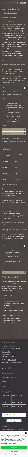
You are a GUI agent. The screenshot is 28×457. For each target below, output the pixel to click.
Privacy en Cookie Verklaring (16, 454)
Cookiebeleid (7, 454)
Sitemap (4, 381)
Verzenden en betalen (8, 373)
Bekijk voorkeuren (14, 451)
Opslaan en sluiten (14, 447)
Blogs (3, 386)
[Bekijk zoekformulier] (21, 3)
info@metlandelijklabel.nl (13, 362)
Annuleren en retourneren (9, 377)
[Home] (2, 13)
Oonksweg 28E (6, 352)
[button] (26, 432)
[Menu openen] (24, 3)
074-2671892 (12, 360)
